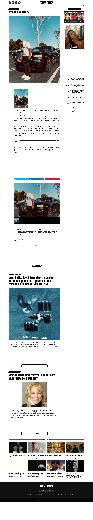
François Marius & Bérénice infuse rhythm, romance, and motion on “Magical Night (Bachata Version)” (77, 97)
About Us (22, 494)
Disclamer (47, 494)
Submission (63, 494)
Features (56, 5)
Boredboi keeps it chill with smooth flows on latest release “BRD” (77, 85)
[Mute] (80, 21)
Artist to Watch (65, 5)
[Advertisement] (37, 166)
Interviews (50, 5)
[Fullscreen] (82, 21)
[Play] (65, 21)
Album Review (41, 5)
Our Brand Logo (30, 494)
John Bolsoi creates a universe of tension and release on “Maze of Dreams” (77, 103)
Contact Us (71, 494)
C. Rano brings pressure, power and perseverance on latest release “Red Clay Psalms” (77, 91)
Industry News (32, 5)
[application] (74, 17)
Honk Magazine (23, 240)
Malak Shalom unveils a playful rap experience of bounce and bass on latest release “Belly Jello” (77, 80)
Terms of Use (39, 494)
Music (25, 5)
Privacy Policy (55, 494)
